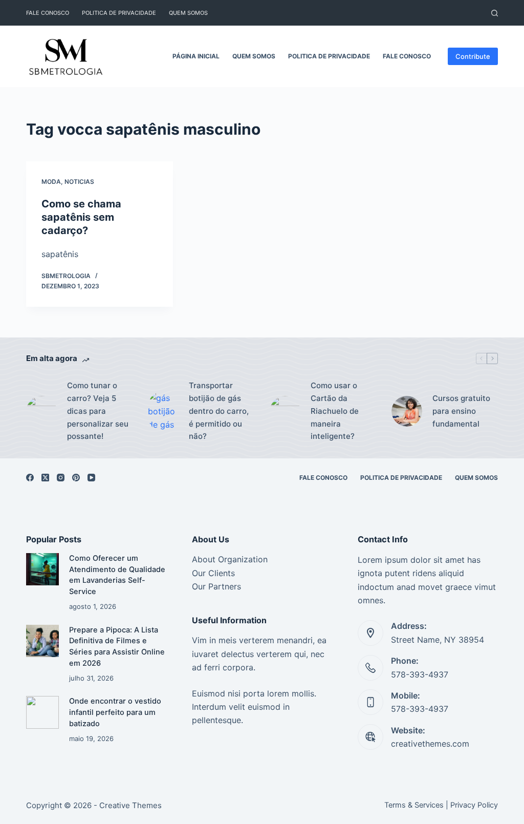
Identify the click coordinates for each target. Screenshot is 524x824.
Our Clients (213, 573)
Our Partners (216, 586)
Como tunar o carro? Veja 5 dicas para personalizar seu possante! (97, 411)
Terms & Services (414, 805)
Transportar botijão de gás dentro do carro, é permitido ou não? (219, 411)
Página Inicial (196, 56)
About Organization (230, 559)
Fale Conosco (47, 12)
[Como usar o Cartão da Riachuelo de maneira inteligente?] (285, 411)
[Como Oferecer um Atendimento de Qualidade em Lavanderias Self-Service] (42, 569)
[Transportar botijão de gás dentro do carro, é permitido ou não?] (163, 411)
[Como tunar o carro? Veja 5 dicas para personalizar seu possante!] (41, 411)
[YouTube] (91, 477)
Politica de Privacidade (119, 12)
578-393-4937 (419, 674)
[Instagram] (60, 477)
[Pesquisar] (494, 13)
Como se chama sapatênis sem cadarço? (81, 217)
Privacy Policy (474, 805)
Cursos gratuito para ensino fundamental (461, 411)
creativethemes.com (430, 743)
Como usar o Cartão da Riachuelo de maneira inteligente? (335, 411)
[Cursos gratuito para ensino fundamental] (406, 411)
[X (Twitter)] (45, 477)
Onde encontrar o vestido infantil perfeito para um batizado (115, 712)
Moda (51, 181)
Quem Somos (188, 12)
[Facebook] (30, 477)
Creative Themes (130, 805)
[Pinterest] (76, 477)
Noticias (79, 181)
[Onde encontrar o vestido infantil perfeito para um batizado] (42, 712)
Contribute (472, 56)
